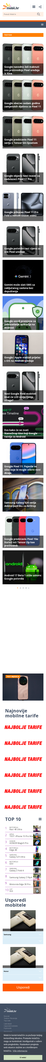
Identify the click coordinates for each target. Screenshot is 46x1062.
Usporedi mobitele (11, 1026)
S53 (11, 890)
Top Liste (7, 1021)
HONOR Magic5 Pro (18, 842)
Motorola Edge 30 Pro (20, 884)
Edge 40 (13, 849)
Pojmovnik (7, 1028)
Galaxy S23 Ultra (17, 856)
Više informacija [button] (20, 1051)
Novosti (6, 1016)
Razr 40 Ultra (15, 828)
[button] (42, 24)
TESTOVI (8, 35)
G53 (13, 863)
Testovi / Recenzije (10, 1018)
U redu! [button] (23, 1057)
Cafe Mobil (8, 1024)
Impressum (8, 1031)
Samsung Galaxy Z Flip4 (20, 877)
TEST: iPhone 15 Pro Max (21, 835)
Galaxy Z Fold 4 (16, 869)
